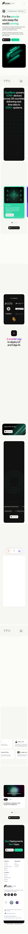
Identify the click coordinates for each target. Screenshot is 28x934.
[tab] (12, 222)
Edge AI (5, 868)
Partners (6, 881)
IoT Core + (6, 864)
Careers (5, 876)
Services (6, 870)
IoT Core (6, 863)
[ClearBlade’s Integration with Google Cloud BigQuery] (14, 791)
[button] (8, 551)
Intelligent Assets (8, 866)
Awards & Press (7, 877)
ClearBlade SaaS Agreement (10, 916)
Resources (17, 864)
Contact (6, 879)
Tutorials (16, 866)
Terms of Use (18, 917)
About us (6, 874)
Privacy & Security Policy (9, 917)
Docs (16, 863)
